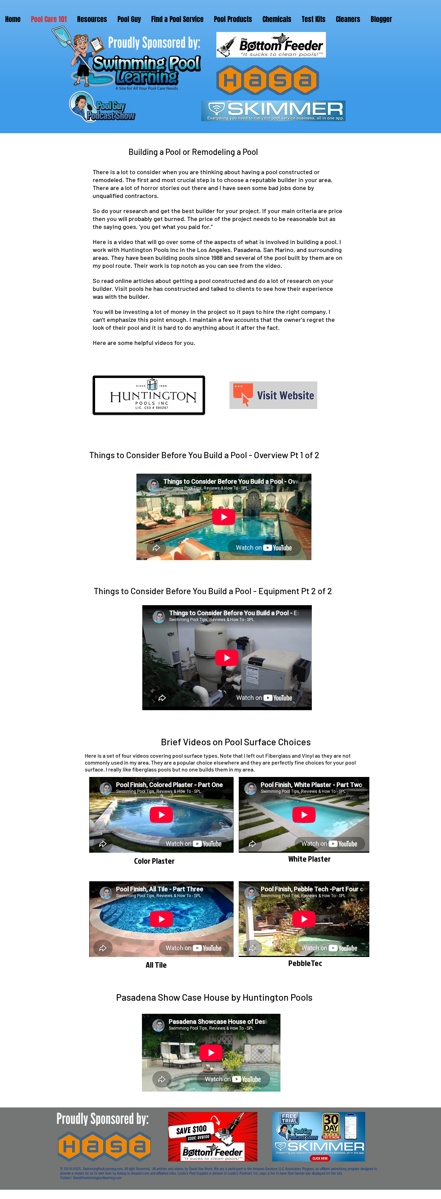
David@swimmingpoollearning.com (97, 1178)
